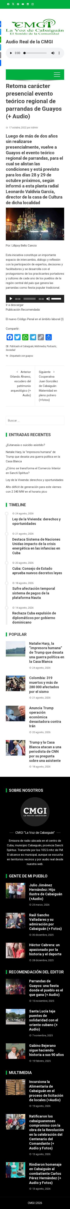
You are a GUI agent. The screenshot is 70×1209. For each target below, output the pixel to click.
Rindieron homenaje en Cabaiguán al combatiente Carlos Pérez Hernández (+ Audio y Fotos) (45, 1173)
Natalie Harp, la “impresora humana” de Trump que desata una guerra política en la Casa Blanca (33, 456)
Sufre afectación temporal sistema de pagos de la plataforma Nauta (33, 593)
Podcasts (51, 346)
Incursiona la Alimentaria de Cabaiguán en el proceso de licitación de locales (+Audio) (46, 1091)
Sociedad (10, 350)
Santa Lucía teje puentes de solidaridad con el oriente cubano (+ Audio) (43, 1020)
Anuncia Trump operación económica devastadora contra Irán (45, 717)
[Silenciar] (48, 299)
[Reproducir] (11, 299)
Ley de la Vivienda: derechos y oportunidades (34, 480)
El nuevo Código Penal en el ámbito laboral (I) (35, 319)
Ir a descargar (15, 305)
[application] (35, 299)
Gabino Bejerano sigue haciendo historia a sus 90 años (46, 1050)
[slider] (56, 298)
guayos (29, 356)
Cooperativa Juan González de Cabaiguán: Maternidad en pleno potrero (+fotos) (48, 386)
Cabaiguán (28, 346)
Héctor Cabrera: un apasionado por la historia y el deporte (45, 949)
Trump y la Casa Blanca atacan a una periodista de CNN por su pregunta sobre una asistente (45, 751)
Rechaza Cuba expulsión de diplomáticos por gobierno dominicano (34, 617)
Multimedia (40, 346)
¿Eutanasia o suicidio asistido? (25, 445)
